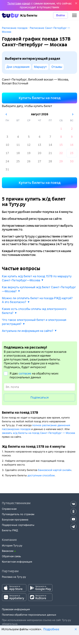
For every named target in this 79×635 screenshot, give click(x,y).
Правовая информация (16, 609)
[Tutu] (10, 15)
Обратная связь (11, 556)
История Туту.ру (12, 545)
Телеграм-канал (18, 3)
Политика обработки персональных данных (29, 614)
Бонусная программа (15, 519)
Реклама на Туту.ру (14, 576)
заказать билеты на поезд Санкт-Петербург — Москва (38, 432)
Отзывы (56, 67)
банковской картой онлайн (54, 469)
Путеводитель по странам (18, 514)
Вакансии (7, 550)
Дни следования (18, 67)
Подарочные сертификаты (18, 524)
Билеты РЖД (10, 530)
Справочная (9, 508)
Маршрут (40, 67)
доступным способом (41, 475)
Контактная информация (17, 561)
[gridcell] (61, 129)
